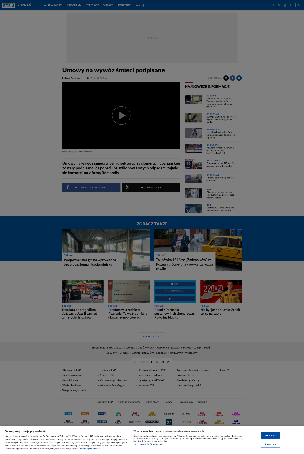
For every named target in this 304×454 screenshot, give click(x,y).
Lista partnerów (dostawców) (147, 444)
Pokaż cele (270, 444)
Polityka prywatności (89, 448)
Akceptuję (270, 435)
